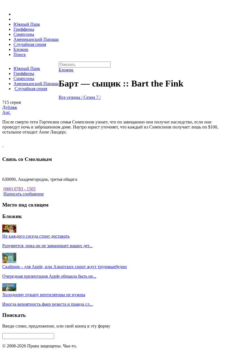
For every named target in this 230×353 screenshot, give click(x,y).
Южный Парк (26, 24)
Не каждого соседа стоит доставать (36, 236)
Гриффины (23, 29)
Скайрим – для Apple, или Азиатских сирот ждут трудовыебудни (64, 266)
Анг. (6, 112)
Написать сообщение (23, 193)
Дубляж (9, 107)
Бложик (20, 49)
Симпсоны (23, 34)
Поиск (19, 54)
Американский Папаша (36, 39)
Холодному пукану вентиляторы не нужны (43, 294)
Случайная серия (29, 44)
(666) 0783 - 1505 (19, 188)
